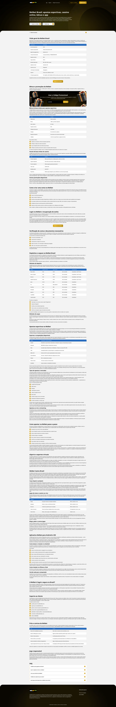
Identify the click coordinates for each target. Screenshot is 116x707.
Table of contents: (34, 32)
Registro (50, 2)
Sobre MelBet (81, 694)
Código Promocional (56, 2)
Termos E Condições (82, 693)
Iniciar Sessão (82, 2)
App (46, 2)
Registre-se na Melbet (58, 81)
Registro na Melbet (73, 2)
